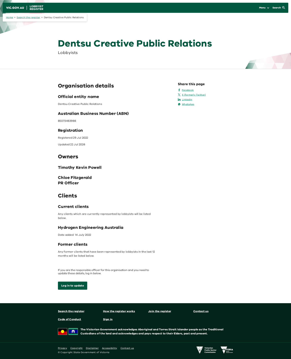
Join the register (159, 311)
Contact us (200, 311)
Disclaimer (92, 348)
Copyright (76, 348)
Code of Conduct (69, 319)
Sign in (107, 319)
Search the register (28, 17)
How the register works (119, 311)
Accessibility (109, 348)
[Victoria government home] (227, 350)
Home (9, 17)
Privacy (62, 348)
